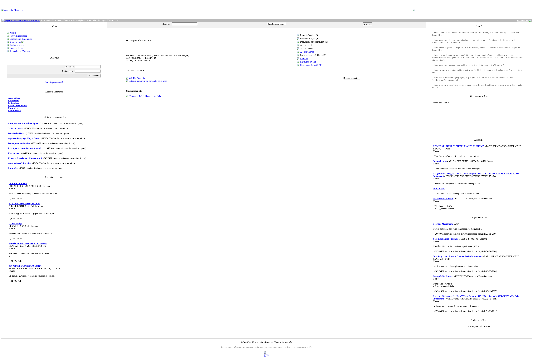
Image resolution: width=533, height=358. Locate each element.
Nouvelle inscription (18, 36)
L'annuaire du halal (137, 96)
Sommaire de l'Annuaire (20, 51)
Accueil (13, 33)
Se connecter (523, 20)
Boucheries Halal (153, 96)
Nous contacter (16, 48)
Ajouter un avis (307, 52)
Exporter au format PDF (310, 65)
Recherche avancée (18, 45)
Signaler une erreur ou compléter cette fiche (148, 81)
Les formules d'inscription (21, 39)
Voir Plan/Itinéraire (137, 78)
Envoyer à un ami (308, 62)
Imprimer (304, 58)
